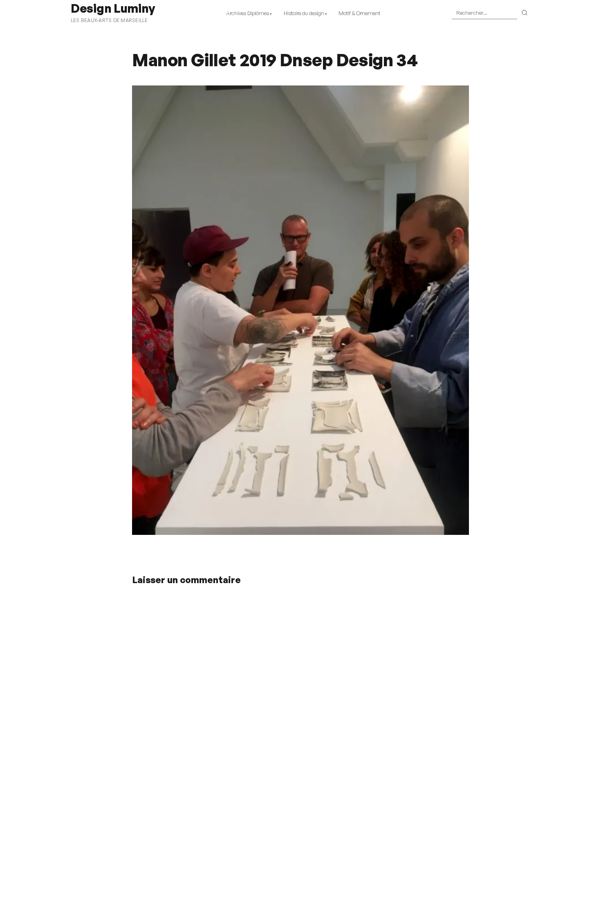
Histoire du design (304, 13)
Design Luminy (113, 8)
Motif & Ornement (359, 13)
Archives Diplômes (247, 13)
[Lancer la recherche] (524, 13)
